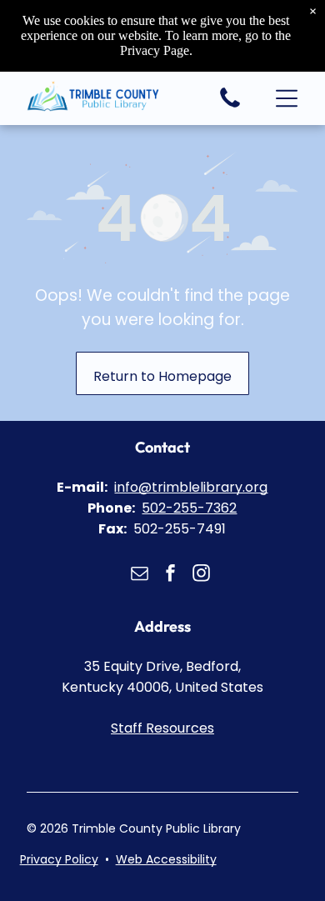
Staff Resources (162, 728)
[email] (140, 574)
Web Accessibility (166, 859)
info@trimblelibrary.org (191, 487)
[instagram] (201, 574)
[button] (287, 98)
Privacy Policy (59, 859)
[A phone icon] (230, 106)
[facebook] (171, 574)
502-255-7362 (189, 508)
